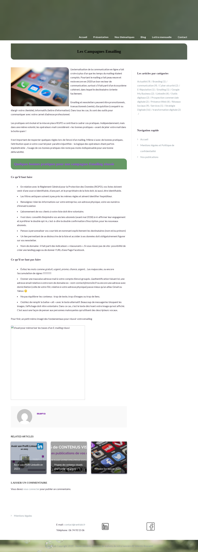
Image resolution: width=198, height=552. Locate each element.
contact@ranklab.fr (75, 524)
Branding (159, 81)
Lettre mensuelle (162, 37)
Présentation (100, 37)
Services (157, 105)
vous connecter (31, 488)
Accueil (83, 37)
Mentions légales (23, 515)
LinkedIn (162, 93)
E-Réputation (146, 89)
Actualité (143, 81)
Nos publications (149, 156)
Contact (182, 37)
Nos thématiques (124, 37)
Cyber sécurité (168, 85)
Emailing (163, 89)
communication (147, 85)
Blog (143, 37)
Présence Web (160, 101)
